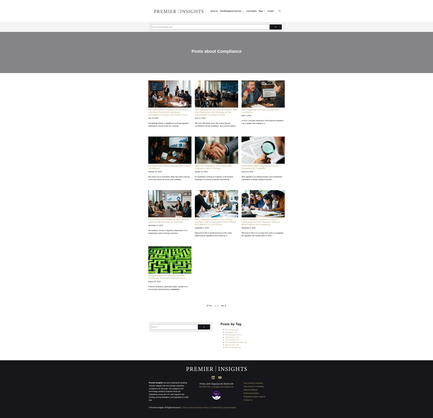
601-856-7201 (205, 387)
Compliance (231, 332)
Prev (210, 306)
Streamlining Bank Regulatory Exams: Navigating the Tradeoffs (260, 167)
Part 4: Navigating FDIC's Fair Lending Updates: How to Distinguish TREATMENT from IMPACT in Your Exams (215, 222)
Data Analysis (232, 337)
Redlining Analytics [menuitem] (251, 393)
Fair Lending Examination (236, 342)
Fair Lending (231, 330)
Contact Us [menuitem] (248, 400)
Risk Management (233, 335)
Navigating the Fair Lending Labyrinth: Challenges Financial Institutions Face (166, 276)
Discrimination (232, 340)
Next (222, 306)
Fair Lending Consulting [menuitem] (253, 383)
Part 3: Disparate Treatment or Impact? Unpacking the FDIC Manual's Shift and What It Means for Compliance (261, 222)
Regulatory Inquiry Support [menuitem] (254, 397)
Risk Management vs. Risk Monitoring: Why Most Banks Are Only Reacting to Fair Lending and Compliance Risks (216, 112)
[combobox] (210, 27)
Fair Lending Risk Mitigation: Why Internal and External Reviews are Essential (168, 220)
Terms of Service (189, 408)
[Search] (276, 27)
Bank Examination (233, 347)
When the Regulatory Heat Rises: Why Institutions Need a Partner (213, 167)
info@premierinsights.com (223, 387)
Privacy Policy (203, 408)
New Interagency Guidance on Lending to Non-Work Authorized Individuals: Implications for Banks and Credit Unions (168, 112)
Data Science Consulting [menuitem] (254, 386)
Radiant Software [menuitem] (251, 390)
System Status (230, 408)
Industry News (232, 345)
